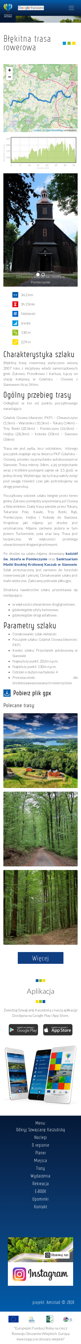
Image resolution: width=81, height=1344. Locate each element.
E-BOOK (40, 1191)
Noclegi (40, 1137)
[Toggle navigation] (71, 8)
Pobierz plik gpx (32, 693)
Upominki (40, 1199)
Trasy (40, 1168)
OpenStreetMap (54, 130)
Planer (40, 1152)
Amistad (53, 1302)
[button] (38, 274)
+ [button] (9, 70)
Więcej (40, 958)
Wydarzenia (40, 1176)
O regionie (40, 1145)
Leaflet (37, 130)
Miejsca (40, 1160)
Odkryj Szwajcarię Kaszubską (40, 1129)
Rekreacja (40, 1183)
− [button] (9, 77)
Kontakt (40, 1206)
